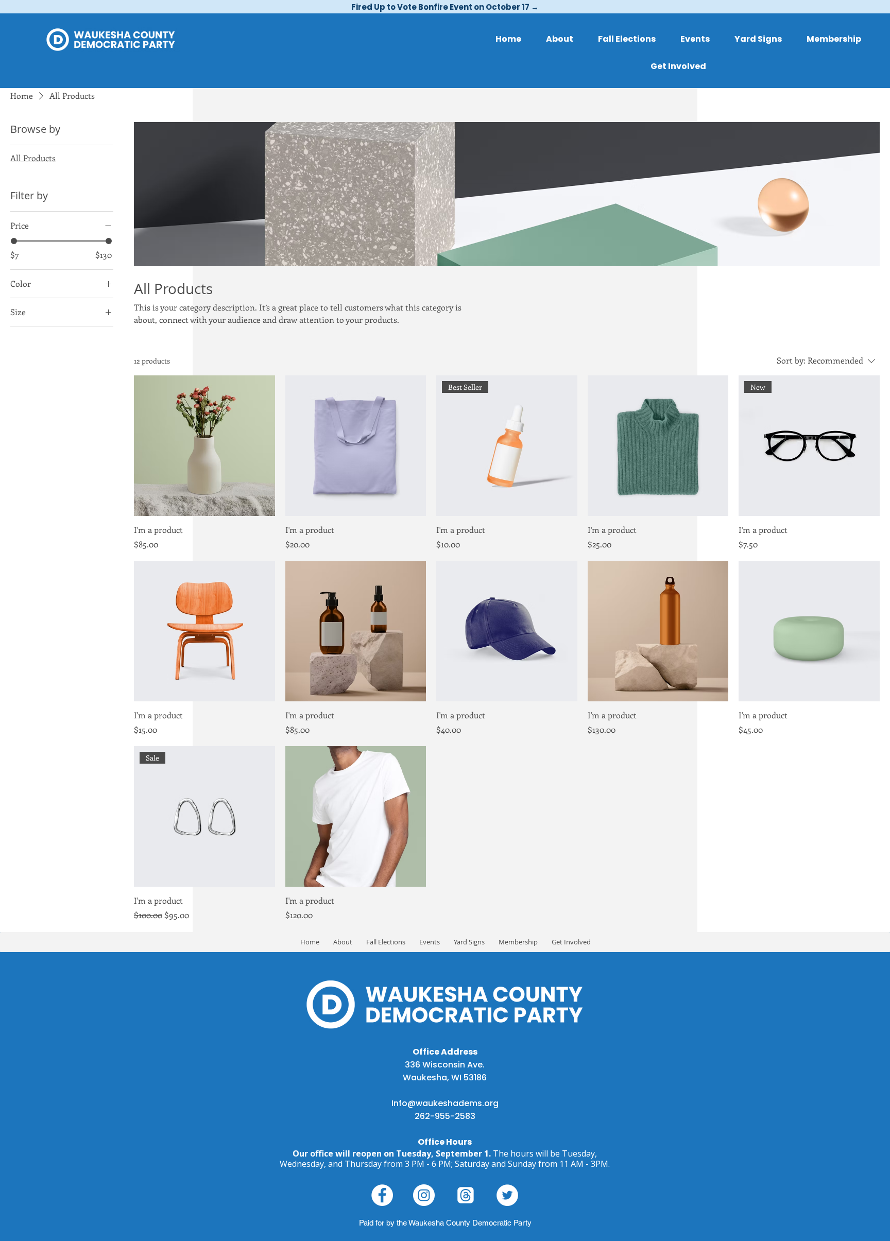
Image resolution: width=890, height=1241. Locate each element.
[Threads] (465, 1195)
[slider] (14, 241)
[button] (678, 66)
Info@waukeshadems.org (445, 1103)
